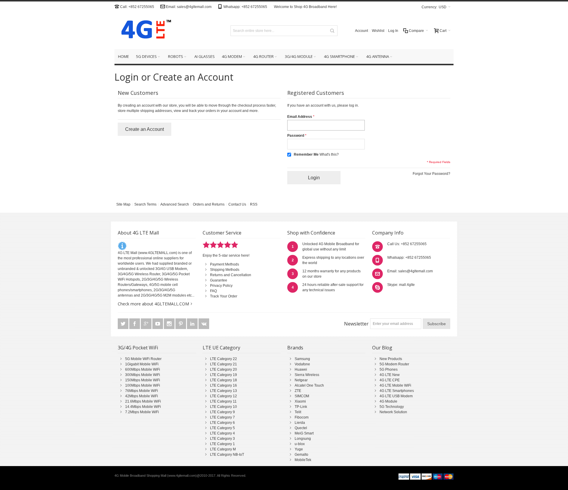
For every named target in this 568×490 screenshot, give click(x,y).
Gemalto (301, 454)
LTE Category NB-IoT (227, 454)
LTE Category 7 (222, 417)
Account (361, 31)
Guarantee (218, 280)
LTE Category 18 (223, 380)
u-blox (300, 444)
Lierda (300, 423)
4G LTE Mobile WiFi (395, 385)
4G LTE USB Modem (396, 396)
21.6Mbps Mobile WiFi (143, 401)
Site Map (123, 204)
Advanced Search (174, 204)
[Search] (332, 31)
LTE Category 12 (223, 396)
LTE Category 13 (223, 391)
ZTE (298, 391)
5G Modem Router (394, 364)
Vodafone (302, 364)
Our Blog (382, 347)
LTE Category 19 (223, 375)
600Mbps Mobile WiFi (142, 369)
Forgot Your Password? (431, 174)
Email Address (299, 117)
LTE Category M (223, 449)
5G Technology (392, 407)
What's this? (329, 154)
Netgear (301, 380)
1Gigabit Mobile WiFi (142, 364)
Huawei (301, 369)
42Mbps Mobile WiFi (141, 396)
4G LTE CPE (390, 380)
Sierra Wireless (307, 375)
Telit (298, 412)
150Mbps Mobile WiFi (142, 380)
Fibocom (302, 417)
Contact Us (237, 204)
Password (295, 136)
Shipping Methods (224, 270)
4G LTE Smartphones (397, 391)
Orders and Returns (209, 204)
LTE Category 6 (222, 423)
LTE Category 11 (223, 401)
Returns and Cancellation (230, 275)
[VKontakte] (204, 324)
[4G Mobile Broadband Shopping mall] (144, 30)
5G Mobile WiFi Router (143, 359)
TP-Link (301, 407)
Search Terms (145, 204)
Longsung (303, 439)
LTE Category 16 (223, 385)
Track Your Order (223, 296)
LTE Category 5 (222, 428)
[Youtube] (158, 324)
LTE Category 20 (223, 369)
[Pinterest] (181, 324)
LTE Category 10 (223, 407)
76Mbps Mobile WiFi (141, 391)
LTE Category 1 (222, 444)
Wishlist (378, 31)
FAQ (213, 291)
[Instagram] (169, 324)
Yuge (299, 449)
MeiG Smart (304, 433)
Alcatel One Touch (309, 385)
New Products (391, 359)
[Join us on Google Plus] (146, 324)
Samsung (302, 359)
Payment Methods (224, 264)
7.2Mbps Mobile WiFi (142, 412)
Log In (393, 31)
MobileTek (303, 460)
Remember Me (306, 154)
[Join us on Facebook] (135, 324)
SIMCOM (302, 396)
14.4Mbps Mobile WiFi (143, 407)
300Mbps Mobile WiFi (142, 375)
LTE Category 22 (223, 359)
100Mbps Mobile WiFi (142, 385)
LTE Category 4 (222, 433)
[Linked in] (193, 324)
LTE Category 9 (222, 412)
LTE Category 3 (222, 439)
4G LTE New (390, 375)
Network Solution (393, 412)
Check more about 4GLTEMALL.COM (153, 304)
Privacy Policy (221, 286)
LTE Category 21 (223, 364)
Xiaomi (300, 401)
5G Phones (389, 369)
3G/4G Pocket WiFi (138, 347)
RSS (253, 204)
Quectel (301, 428)
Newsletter (356, 323)
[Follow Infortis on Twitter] (123, 324)
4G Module (388, 401)
